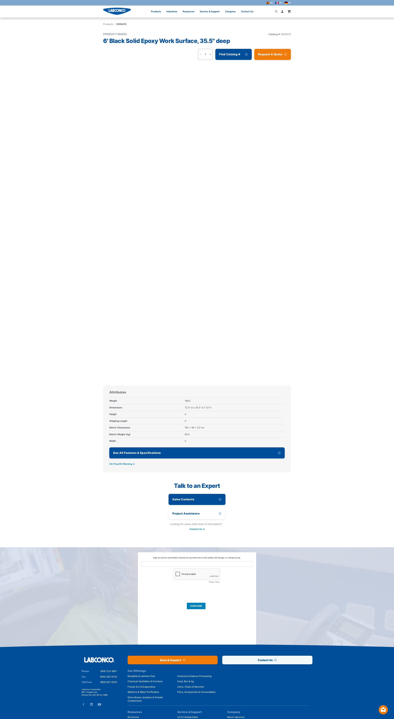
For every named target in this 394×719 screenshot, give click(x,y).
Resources (188, 11)
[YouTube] (99, 704)
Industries (171, 11)
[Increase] (210, 54)
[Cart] (289, 11)
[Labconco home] (99, 660)
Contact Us (247, 11)
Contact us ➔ (197, 529)
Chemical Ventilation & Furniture (145, 681)
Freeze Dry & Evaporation (141, 686)
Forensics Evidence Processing (194, 676)
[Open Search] (276, 11)
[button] (283, 11)
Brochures (133, 717)
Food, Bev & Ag (185, 681)
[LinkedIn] (91, 704)
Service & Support (210, 11)
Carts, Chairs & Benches (190, 686)
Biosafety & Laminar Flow (141, 676)
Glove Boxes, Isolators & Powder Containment (145, 699)
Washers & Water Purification (143, 692)
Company (230, 11)
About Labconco (236, 717)
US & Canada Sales (187, 717)
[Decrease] (200, 54)
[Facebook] (83, 704)
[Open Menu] (5, 9)
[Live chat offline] (383, 713)
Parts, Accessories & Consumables (196, 692)
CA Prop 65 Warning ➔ (122, 463)
